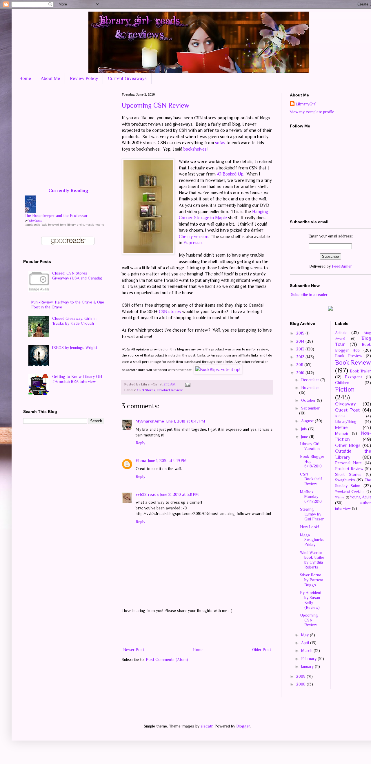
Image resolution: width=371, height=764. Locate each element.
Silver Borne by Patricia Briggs (311, 580)
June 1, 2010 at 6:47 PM (185, 421)
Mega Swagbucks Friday (312, 540)
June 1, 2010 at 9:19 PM (167, 460)
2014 (300, 341)
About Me (50, 78)
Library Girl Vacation (310, 446)
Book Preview (348, 355)
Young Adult (360, 497)
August (308, 420)
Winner (340, 497)
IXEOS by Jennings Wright (74, 347)
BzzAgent (353, 376)
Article (341, 332)
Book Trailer (360, 371)
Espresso (192, 242)
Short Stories (348, 474)
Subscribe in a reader (309, 294)
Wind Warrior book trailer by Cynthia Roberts (312, 559)
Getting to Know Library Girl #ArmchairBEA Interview (77, 379)
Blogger (243, 726)
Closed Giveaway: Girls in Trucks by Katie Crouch (74, 321)
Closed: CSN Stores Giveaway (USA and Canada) (77, 275)
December (310, 379)
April (305, 642)
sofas (220, 142)
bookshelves (195, 149)
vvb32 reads (147, 494)
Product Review (170, 390)
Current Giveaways (127, 78)
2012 (300, 356)
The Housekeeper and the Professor (56, 215)
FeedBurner (342, 266)
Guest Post (347, 410)
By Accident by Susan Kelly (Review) (310, 599)
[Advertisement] (197, 630)
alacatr (206, 726)
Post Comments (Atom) (167, 659)
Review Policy (84, 78)
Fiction (345, 389)
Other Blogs (348, 445)
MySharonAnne (150, 421)
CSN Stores (146, 390)
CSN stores (170, 311)
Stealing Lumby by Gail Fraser (312, 514)
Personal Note (348, 462)
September (310, 408)
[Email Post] (186, 384)
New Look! (309, 526)
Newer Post (133, 649)
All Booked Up (230, 173)
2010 (300, 372)
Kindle (340, 416)
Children (342, 382)
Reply (140, 443)
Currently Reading (68, 190)
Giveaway (345, 404)
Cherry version (193, 236)
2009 (301, 676)
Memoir (341, 433)
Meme (341, 427)
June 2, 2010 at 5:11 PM (179, 494)
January (308, 666)
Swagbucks (345, 480)
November (310, 387)
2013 (300, 349)
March (307, 650)
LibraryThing (346, 421)
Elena (141, 460)
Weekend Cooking (350, 491)
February (309, 658)
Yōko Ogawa (35, 220)
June (305, 436)
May (305, 635)
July (304, 429)
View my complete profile (312, 111)
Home (25, 78)
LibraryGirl (306, 104)
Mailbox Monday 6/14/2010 (311, 496)
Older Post (261, 649)
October (309, 400)
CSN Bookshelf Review (311, 479)
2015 (300, 333)
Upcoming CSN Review (155, 105)
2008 (301, 684)
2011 (300, 364)
